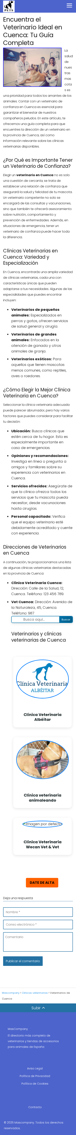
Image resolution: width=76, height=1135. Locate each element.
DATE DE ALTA (42, 882)
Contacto (35, 1107)
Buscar (66, 619)
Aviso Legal (35, 1068)
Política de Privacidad (35, 1076)
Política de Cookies (34, 1084)
